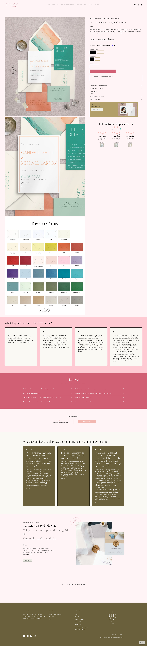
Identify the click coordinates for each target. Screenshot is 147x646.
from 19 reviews (115, 129)
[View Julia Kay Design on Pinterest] (35, 636)
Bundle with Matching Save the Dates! (102, 39)
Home (91, 18)
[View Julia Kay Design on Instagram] (24, 636)
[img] (116, 127)
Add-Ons (92, 94)
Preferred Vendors (80, 629)
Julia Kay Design (107, 637)
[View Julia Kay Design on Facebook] (31, 636)
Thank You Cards (95, 106)
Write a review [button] (87, 421)
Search (77, 614)
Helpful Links (78, 611)
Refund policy (78, 624)
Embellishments (53, 617)
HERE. (114, 362)
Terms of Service (79, 619)
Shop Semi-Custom (54, 611)
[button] (135, 5)
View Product (27, 560)
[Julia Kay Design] (14, 5)
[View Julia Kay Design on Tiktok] (27, 636)
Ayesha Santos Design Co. (118, 637)
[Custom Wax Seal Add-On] (94, 543)
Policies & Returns (79, 622)
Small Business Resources (82, 627)
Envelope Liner (93, 91)
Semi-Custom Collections (55, 614)
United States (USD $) (117, 634)
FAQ (50, 619)
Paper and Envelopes (95, 99)
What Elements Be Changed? (97, 88)
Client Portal (78, 617)
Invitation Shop (97, 18)
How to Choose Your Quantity (97, 96)
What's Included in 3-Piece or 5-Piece (98, 85)
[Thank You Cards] (127, 109)
